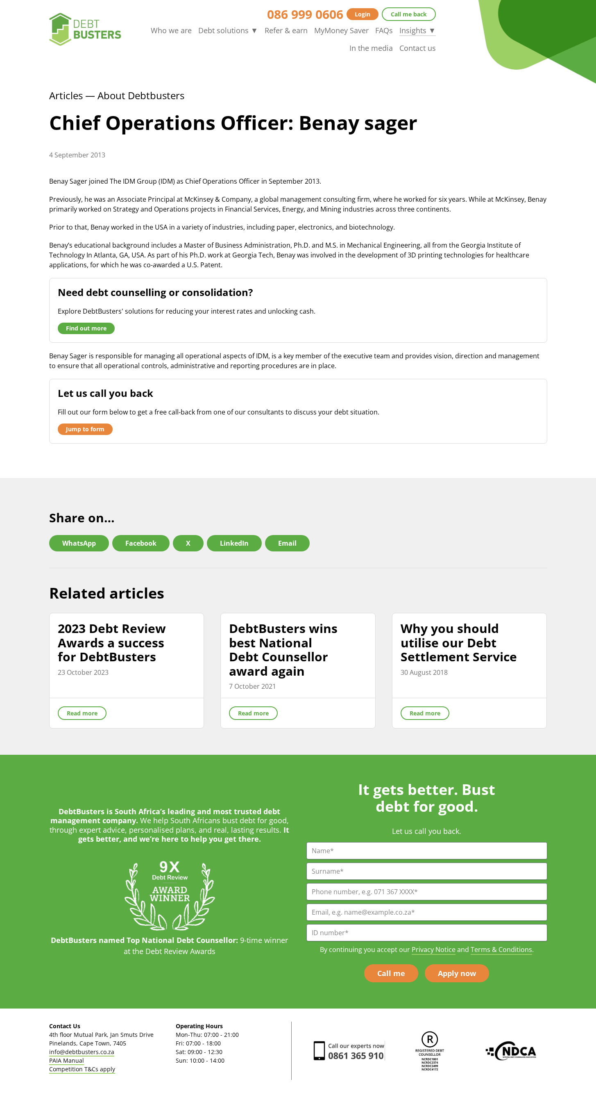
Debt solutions (228, 30)
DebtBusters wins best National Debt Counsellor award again (283, 649)
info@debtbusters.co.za (81, 1052)
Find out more (86, 328)
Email (287, 543)
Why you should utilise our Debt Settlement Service (459, 642)
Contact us (417, 48)
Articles (66, 95)
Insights (417, 30)
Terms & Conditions (501, 949)
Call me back (409, 14)
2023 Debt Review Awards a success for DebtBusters (112, 642)
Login (362, 14)
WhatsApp (79, 543)
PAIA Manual (66, 1060)
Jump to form (85, 429)
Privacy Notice (433, 949)
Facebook (140, 543)
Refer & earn (286, 30)
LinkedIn (234, 543)
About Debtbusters (140, 95)
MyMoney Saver (341, 30)
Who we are (171, 30)
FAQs (384, 30)
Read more (82, 713)
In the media (371, 48)
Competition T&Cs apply (82, 1069)
